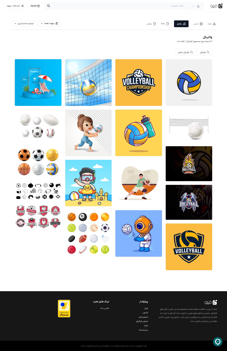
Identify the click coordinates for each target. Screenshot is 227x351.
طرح (146, 308)
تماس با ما (105, 308)
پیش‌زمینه (143, 330)
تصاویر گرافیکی (142, 321)
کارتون (145, 312)
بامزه (146, 325)
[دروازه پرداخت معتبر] (58, 308)
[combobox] (196, 6)
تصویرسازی (143, 317)
